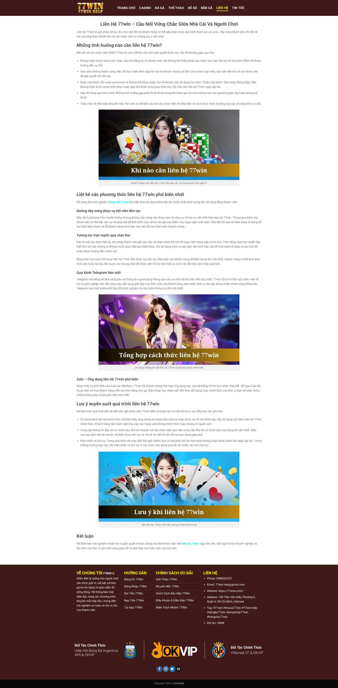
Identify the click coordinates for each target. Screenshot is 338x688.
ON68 (220, 623)
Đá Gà (159, 8)
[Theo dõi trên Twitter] (172, 669)
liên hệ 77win (190, 543)
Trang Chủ (126, 8)
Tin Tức (238, 8)
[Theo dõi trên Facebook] (159, 669)
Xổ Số (192, 8)
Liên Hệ (222, 8)
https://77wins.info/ (230, 591)
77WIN (107, 573)
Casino (145, 8)
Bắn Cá (206, 8)
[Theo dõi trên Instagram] (166, 669)
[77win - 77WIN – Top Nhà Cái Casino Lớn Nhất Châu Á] (94, 8)
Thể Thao (176, 8)
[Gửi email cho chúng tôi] (178, 669)
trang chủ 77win (119, 202)
